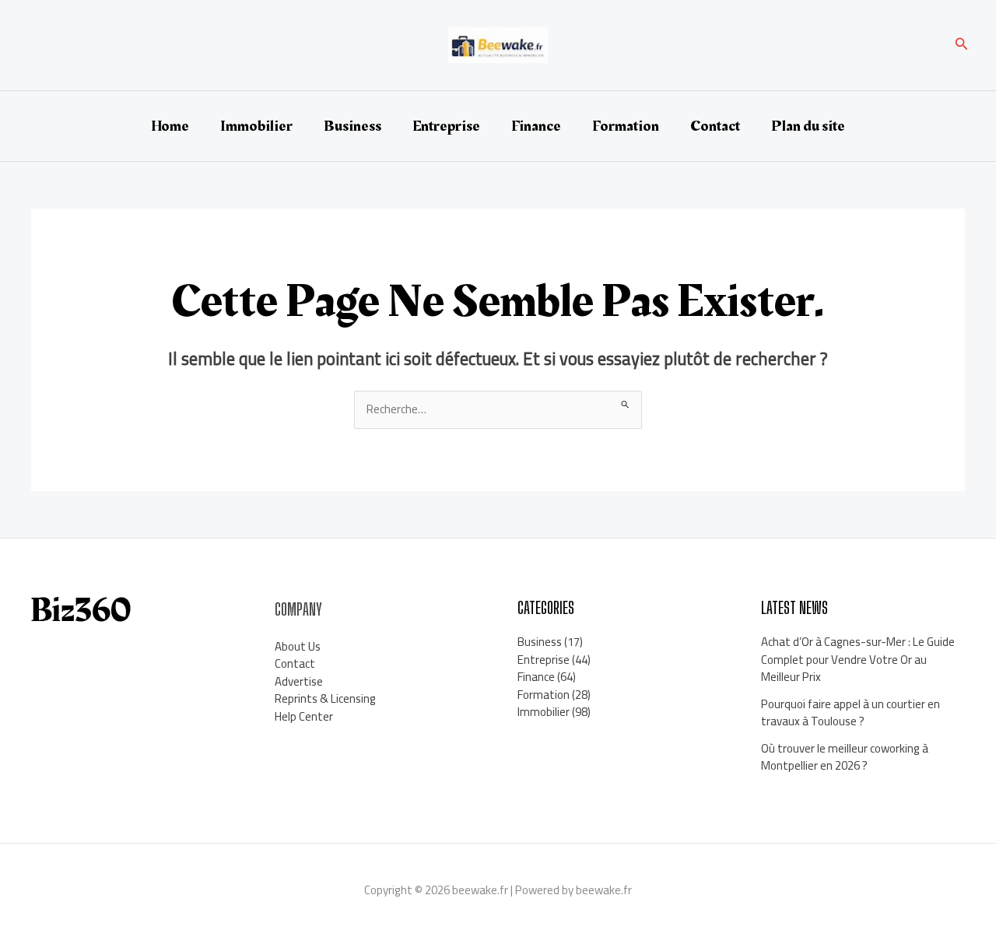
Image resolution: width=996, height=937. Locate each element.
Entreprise (446, 126)
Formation (625, 126)
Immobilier (256, 126)
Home (170, 126)
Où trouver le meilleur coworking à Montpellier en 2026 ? (844, 757)
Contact (715, 126)
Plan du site (808, 126)
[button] (962, 45)
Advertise (299, 681)
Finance (536, 126)
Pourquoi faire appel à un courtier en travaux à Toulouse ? (850, 713)
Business (352, 126)
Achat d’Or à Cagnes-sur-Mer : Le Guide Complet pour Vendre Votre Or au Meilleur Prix (858, 659)
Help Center (304, 716)
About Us (298, 646)
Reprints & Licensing (325, 698)
